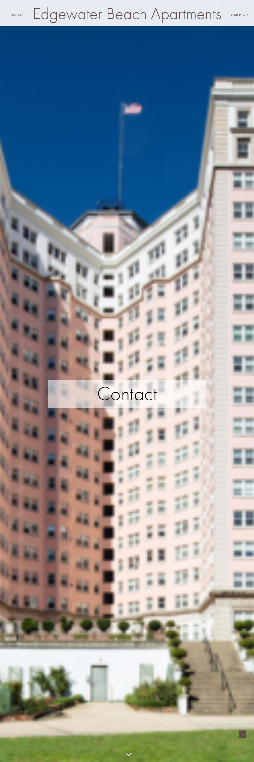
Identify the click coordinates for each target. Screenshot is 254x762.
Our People (241, 14)
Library (17, 14)
